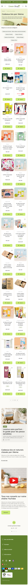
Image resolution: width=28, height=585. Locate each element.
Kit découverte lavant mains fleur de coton (7, 235)
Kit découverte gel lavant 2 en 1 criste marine (20, 89)
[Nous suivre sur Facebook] (3, 561)
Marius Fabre (8, 262)
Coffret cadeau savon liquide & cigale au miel (20, 295)
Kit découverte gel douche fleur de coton (20, 176)
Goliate (20, 116)
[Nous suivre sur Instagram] (6, 561)
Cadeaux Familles (9, 34)
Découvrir (6, 512)
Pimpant (20, 57)
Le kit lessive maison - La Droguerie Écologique (20, 235)
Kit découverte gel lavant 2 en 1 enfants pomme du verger (7, 147)
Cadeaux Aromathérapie (9, 37)
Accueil (3, 11)
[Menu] (12, 573)
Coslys (20, 144)
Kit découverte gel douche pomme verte (20, 205)
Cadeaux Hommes (18, 34)
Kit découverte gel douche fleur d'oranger (20, 61)
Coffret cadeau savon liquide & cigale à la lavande (7, 266)
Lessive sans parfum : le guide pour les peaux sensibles (14, 431)
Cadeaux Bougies (20, 37)
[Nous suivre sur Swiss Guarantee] (13, 561)
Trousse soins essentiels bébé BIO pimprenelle (7, 355)
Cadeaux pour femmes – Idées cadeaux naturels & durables (14, 31)
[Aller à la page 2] (17, 400)
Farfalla (7, 57)
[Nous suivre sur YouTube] (10, 561)
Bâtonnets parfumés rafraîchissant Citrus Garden (20, 384)
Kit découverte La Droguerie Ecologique (20, 324)
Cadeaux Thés (14, 40)
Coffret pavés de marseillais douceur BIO (7, 295)
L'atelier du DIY (7, 201)
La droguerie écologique (20, 231)
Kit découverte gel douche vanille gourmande (7, 324)
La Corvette (7, 291)
